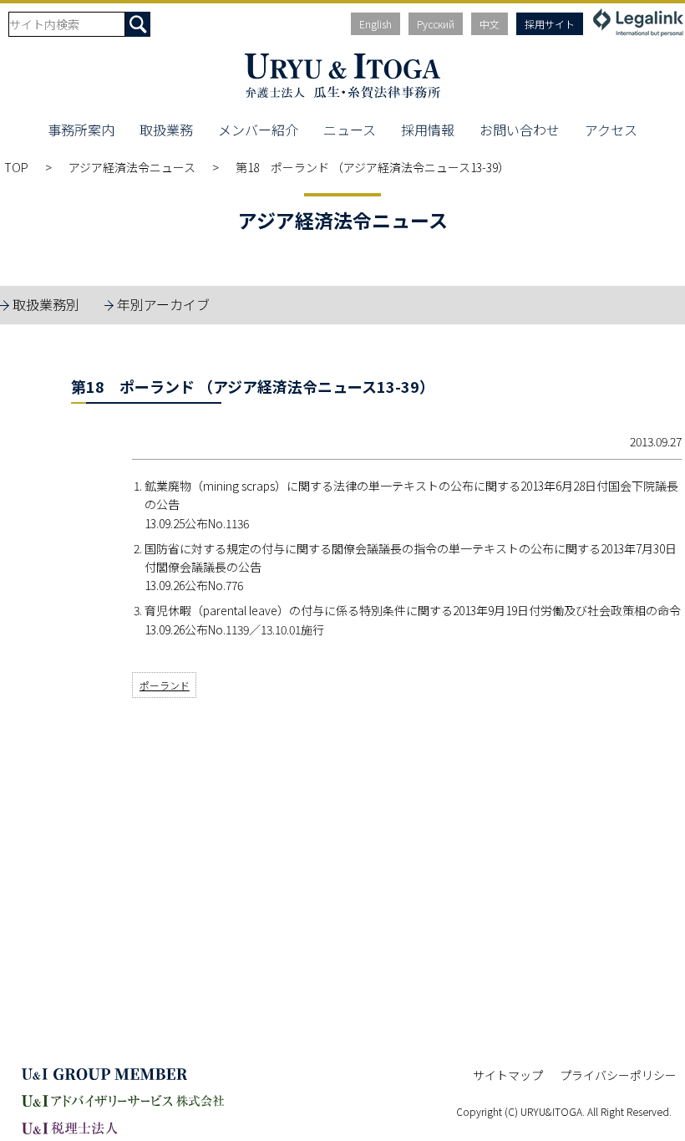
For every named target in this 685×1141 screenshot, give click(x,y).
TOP (16, 167)
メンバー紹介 (258, 130)
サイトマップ (508, 1075)
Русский (435, 24)
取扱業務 (166, 130)
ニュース (349, 130)
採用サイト (550, 24)
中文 (490, 24)
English (375, 24)
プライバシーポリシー (618, 1075)
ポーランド (165, 685)
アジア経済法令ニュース (131, 167)
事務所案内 (81, 130)
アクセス (611, 130)
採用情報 (427, 130)
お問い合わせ (520, 130)
